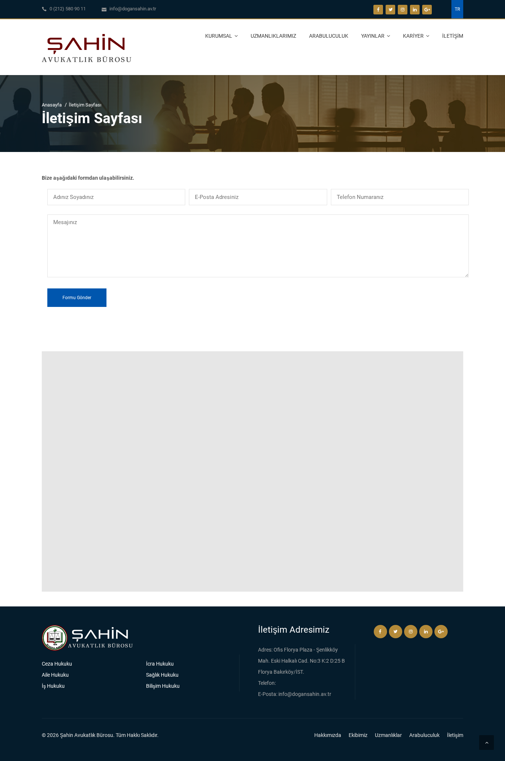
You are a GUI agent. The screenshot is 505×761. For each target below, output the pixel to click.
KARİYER (414, 36)
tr (457, 9)
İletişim (455, 735)
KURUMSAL (219, 36)
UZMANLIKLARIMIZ (273, 36)
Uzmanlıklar (388, 735)
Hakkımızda (327, 735)
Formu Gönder (76, 297)
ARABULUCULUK (328, 36)
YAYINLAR (373, 36)
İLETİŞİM (452, 36)
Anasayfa (52, 105)
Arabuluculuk (424, 735)
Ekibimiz (358, 735)
